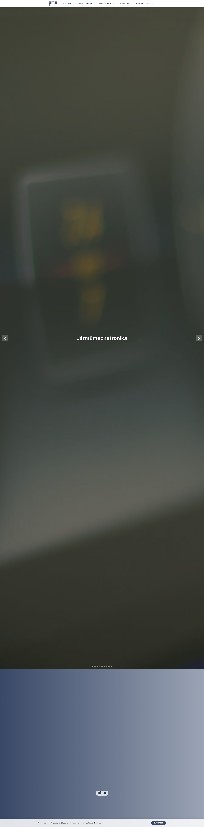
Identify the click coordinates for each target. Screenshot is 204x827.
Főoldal (67, 4)
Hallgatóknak (106, 4)
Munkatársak (85, 4)
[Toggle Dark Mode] (153, 4)
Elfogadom (159, 823)
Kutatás (124, 4)
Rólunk (139, 4)
